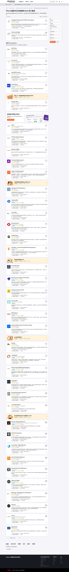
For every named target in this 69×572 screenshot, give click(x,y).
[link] (27, 1)
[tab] (7, 544)
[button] (57, 1)
